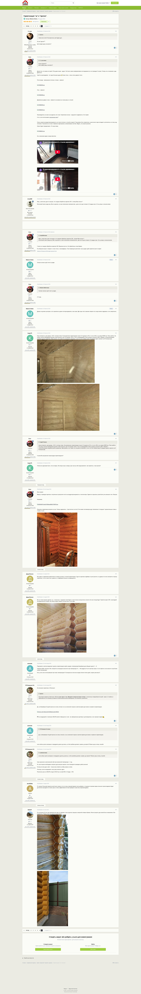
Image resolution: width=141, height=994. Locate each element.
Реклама (37, 7)
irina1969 (29, 199)
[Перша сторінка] (24, 26)
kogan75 (30, 333)
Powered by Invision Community (70, 991)
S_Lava (30, 31)
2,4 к (30, 696)
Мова (65, 988)
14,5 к (30, 210)
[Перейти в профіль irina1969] (30, 204)
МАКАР (30, 809)
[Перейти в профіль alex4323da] (30, 788)
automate (29, 663)
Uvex (29, 57)
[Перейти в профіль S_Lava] (30, 36)
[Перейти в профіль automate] (30, 668)
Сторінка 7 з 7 (48, 26)
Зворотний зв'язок (73, 988)
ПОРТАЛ (81, 7)
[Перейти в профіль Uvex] (30, 62)
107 (30, 271)
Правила (30, 7)
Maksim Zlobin (33, 18)
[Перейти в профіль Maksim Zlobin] (24, 19)
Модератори (73, 7)
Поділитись (36, 21)
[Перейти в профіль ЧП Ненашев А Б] (30, 690)
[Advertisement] (64, 225)
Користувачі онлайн (63, 7)
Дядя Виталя (29, 574)
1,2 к (30, 821)
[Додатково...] (115, 31)
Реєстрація (114, 2)
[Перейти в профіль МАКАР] (30, 815)
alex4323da (30, 783)
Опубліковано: (43, 31)
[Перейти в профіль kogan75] (30, 338)
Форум (24, 7)
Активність (43, 7)
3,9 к (30, 42)
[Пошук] (73, 3)
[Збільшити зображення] (61, 75)
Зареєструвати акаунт (48, 949)
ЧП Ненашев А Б (29, 685)
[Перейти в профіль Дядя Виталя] (30, 579)
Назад (27, 26)
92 (30, 585)
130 (30, 344)
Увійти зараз (93, 949)
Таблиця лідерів (52, 7)
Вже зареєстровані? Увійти (103, 3)
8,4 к (30, 68)
